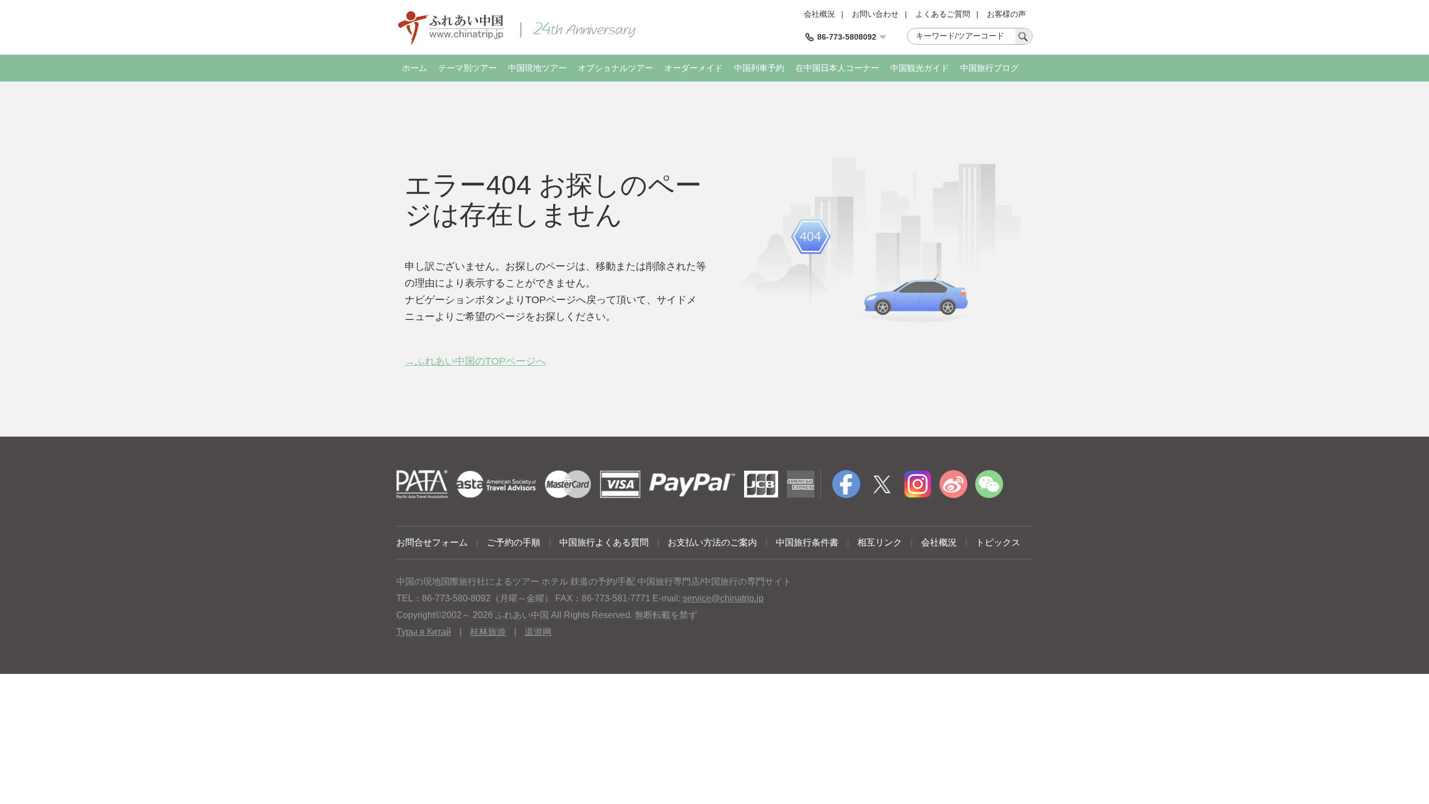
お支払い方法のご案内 (712, 542)
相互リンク (879, 542)
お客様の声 (1006, 13)
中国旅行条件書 (807, 542)
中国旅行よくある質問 (604, 542)
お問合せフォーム (432, 542)
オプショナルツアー (615, 68)
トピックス (998, 542)
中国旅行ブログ (989, 68)
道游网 (538, 631)
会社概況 (819, 13)
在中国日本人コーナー (837, 68)
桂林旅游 (488, 631)
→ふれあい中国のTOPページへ (475, 361)
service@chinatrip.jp (723, 598)
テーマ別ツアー (467, 68)
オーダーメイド (693, 68)
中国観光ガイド (919, 68)
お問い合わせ (875, 13)
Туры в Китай (423, 631)
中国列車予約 (759, 68)
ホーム (414, 68)
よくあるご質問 (942, 13)
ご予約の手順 (513, 542)
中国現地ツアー (537, 68)
